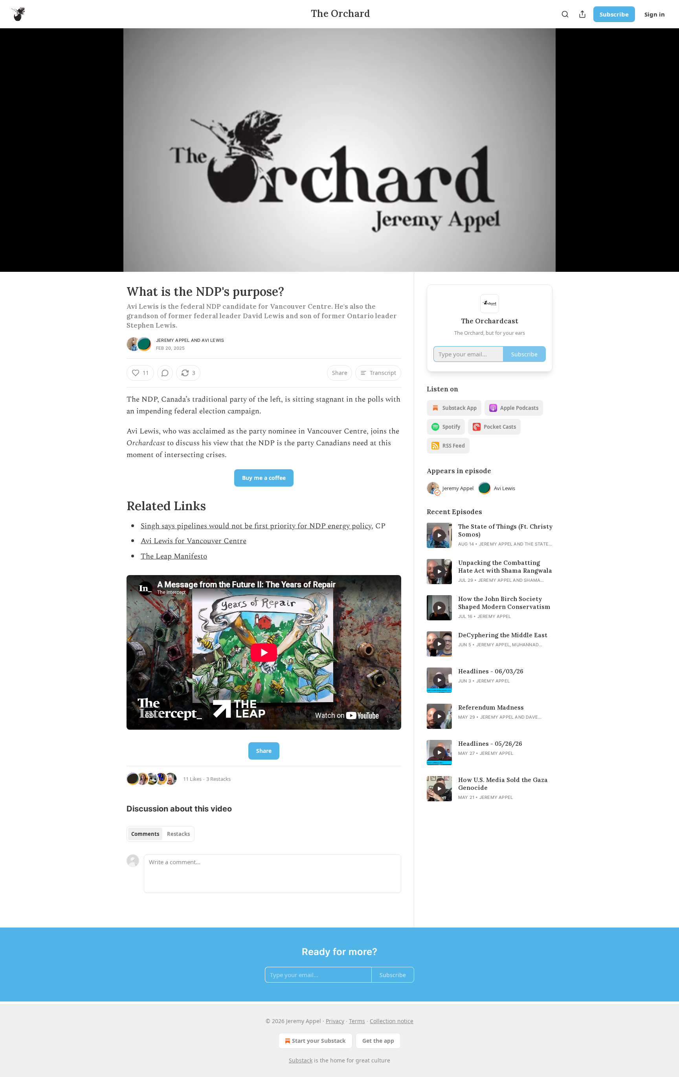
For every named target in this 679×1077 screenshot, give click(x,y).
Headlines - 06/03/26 (490, 671)
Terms (357, 1021)
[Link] (115, 506)
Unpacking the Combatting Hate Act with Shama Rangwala (505, 566)
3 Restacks (218, 778)
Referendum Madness (491, 707)
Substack (300, 1060)
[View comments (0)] (572, 150)
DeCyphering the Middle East (502, 635)
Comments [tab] (145, 833)
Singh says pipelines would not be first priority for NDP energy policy (256, 526)
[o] (439, 535)
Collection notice (391, 1021)
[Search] (565, 14)
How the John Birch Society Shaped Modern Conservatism (504, 602)
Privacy (335, 1021)
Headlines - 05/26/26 (490, 743)
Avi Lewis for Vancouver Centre (193, 541)
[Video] (108, 141)
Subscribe (614, 14)
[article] (490, 535)
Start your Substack (319, 1040)
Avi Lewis (213, 340)
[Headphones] (108, 158)
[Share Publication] (582, 14)
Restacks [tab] (178, 833)
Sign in (654, 14)
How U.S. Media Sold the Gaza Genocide (503, 783)
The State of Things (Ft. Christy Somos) (505, 530)
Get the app (378, 1040)
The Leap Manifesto (174, 556)
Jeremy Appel (172, 340)
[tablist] (161, 834)
